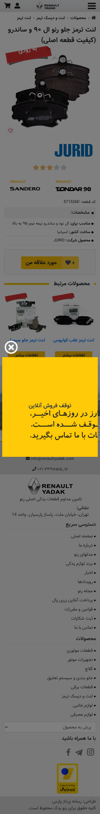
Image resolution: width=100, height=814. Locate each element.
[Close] (11, 347)
